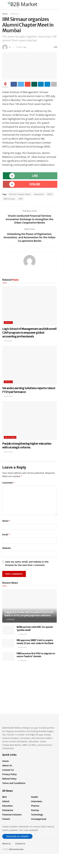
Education (15, 13)
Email (6, 534)
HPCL (49, 194)
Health (34, 796)
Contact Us (8, 769)
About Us (7, 765)
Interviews (36, 801)
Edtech (8, 322)
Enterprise (7, 810)
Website (6, 548)
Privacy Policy (9, 774)
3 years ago (21, 47)
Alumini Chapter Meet (20, 194)
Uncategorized (38, 819)
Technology (37, 814)
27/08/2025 (10, 619)
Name (6, 520)
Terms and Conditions (13, 783)
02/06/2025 (7, 396)
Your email (13, 682)
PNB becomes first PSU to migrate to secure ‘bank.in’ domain (36, 655)
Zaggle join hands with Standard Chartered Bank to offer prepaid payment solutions (29, 614)
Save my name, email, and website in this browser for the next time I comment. (27, 563)
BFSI (4, 796)
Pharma (35, 805)
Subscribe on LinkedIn (17, 836)
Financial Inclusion (12, 814)
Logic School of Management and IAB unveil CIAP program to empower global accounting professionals (29, 332)
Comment (8, 482)
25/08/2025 (22, 647)
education (39, 194)
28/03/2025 (7, 452)
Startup (35, 810)
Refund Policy (9, 778)
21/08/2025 (22, 660)
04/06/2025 (7, 341)
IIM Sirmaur (9, 198)
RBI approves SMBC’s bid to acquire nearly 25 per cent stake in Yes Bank (35, 642)
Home (4, 13)
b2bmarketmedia (16, 849)
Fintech (6, 819)
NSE (21, 198)
